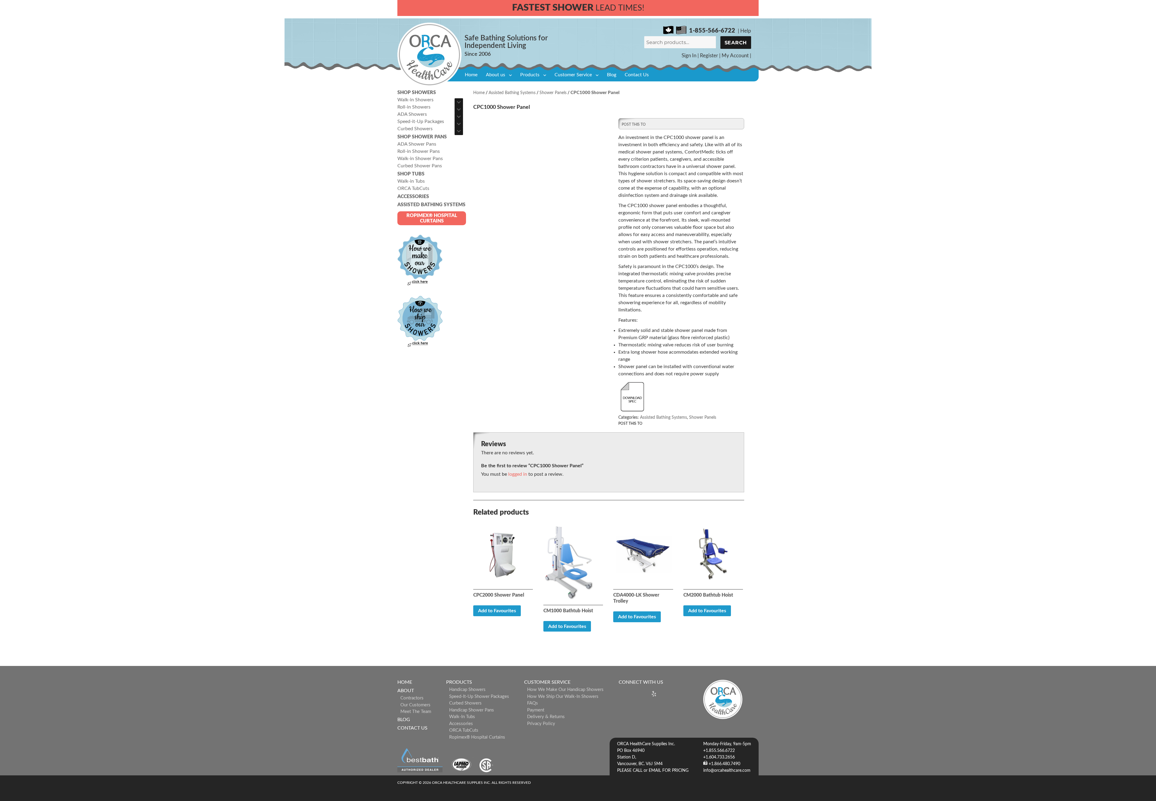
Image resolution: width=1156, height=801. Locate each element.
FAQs (532, 703)
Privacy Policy (541, 723)
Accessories (461, 723)
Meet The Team (415, 711)
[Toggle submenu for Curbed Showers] (459, 131)
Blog (611, 74)
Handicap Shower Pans (471, 710)
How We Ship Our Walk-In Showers (562, 696)
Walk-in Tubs (462, 716)
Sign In (689, 55)
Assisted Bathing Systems (512, 93)
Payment (535, 710)
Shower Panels (553, 93)
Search (736, 43)
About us (495, 74)
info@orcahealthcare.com (726, 770)
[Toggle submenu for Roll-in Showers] (459, 109)
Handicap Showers (467, 689)
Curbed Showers (465, 703)
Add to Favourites (497, 610)
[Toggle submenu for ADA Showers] (459, 117)
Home (471, 74)
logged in (517, 474)
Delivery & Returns (546, 716)
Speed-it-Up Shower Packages (479, 696)
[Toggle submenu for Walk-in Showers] (459, 102)
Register (709, 55)
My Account (735, 55)
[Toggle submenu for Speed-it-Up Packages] (459, 124)
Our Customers (415, 705)
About (405, 690)
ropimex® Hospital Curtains (477, 737)
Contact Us (637, 74)
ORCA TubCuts (463, 730)
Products (529, 74)
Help (745, 30)
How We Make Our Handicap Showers (565, 689)
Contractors (412, 698)
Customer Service (573, 74)
